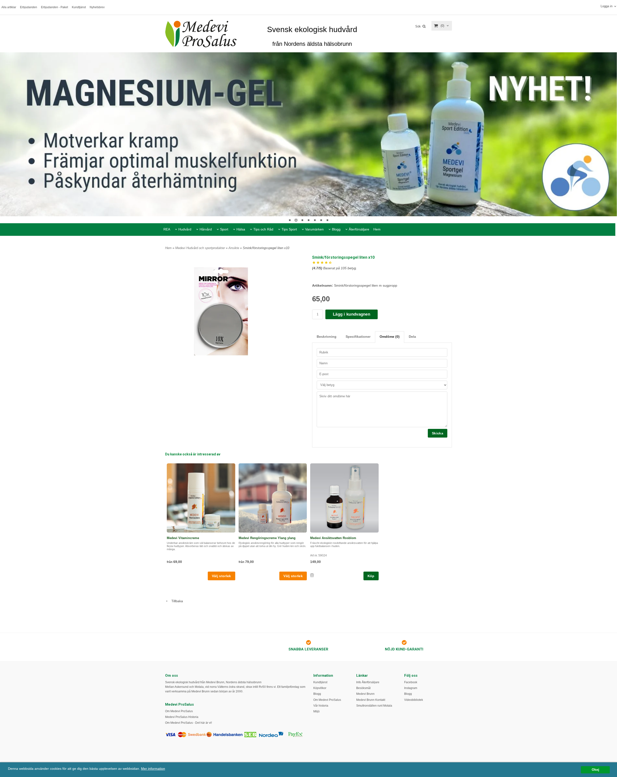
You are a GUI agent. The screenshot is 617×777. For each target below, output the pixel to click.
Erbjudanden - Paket (54, 7)
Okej (595, 769)
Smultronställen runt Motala (374, 705)
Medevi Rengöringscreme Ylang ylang (267, 538)
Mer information (153, 768)
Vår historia (320, 705)
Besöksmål (363, 688)
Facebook (410, 682)
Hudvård (184, 229)
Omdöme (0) (390, 336)
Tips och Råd (263, 229)
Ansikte (234, 248)
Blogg (336, 229)
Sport (224, 229)
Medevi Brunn (365, 694)
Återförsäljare (359, 229)
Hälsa (240, 229)
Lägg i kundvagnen (351, 314)
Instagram (410, 688)
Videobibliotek (413, 700)
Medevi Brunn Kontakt (370, 700)
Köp (371, 576)
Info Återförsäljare (367, 682)
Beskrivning (326, 336)
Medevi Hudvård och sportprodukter (200, 248)
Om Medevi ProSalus (179, 711)
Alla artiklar (8, 7)
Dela (412, 336)
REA (166, 229)
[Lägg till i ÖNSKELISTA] (312, 575)
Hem (377, 229)
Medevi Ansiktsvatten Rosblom (333, 538)
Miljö (316, 711)
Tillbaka (175, 601)
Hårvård (206, 229)
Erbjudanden (28, 7)
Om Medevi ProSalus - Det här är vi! (188, 722)
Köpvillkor (319, 688)
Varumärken (314, 229)
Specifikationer (358, 336)
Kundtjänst (79, 7)
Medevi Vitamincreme (183, 538)
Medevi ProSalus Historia (181, 717)
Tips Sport (289, 229)
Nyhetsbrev (97, 7)
